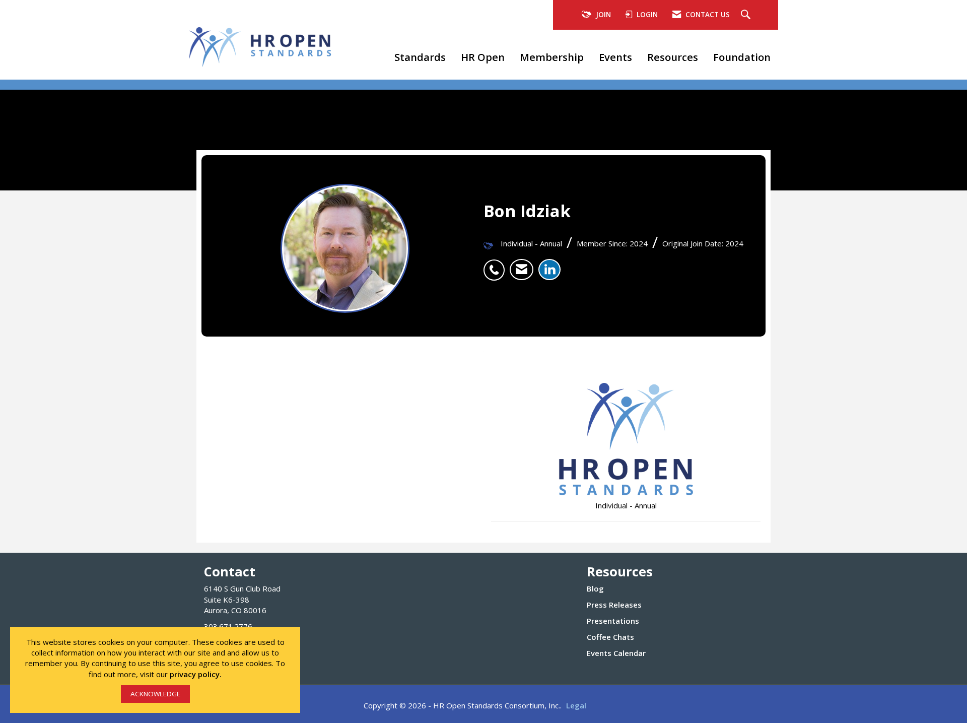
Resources (672, 57)
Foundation (742, 57)
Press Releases (614, 605)
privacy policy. (196, 674)
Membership (552, 57)
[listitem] (497, 264)
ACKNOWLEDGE (155, 693)
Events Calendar (616, 653)
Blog (595, 588)
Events (615, 57)
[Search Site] (747, 15)
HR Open (483, 57)
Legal (576, 705)
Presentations (613, 621)
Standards (420, 57)
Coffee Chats (610, 637)
